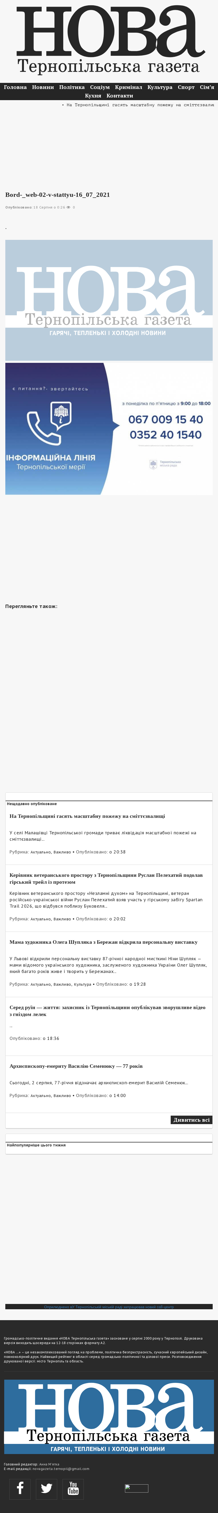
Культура (160, 87)
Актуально (41, 852)
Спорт (186, 87)
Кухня (93, 95)
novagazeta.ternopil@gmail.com (61, 1469)
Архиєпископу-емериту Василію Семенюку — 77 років (76, 1066)
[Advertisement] (109, 145)
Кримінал (128, 87)
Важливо (62, 852)
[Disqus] (109, 1231)
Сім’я (207, 87)
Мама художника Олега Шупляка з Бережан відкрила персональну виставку (104, 942)
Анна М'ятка (49, 1464)
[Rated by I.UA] (136, 1487)
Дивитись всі (191, 1119)
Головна (15, 87)
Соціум (100, 87)
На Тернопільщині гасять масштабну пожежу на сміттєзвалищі (87, 816)
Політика (72, 87)
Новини (43, 87)
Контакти (120, 95)
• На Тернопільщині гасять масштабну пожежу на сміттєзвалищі (131, 105)
